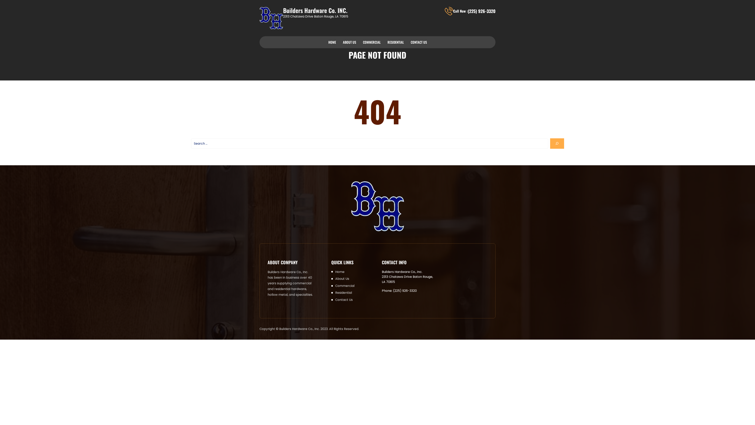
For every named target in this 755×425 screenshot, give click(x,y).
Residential (396, 42)
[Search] (557, 143)
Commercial (372, 42)
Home (332, 42)
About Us (349, 42)
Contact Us (419, 42)
